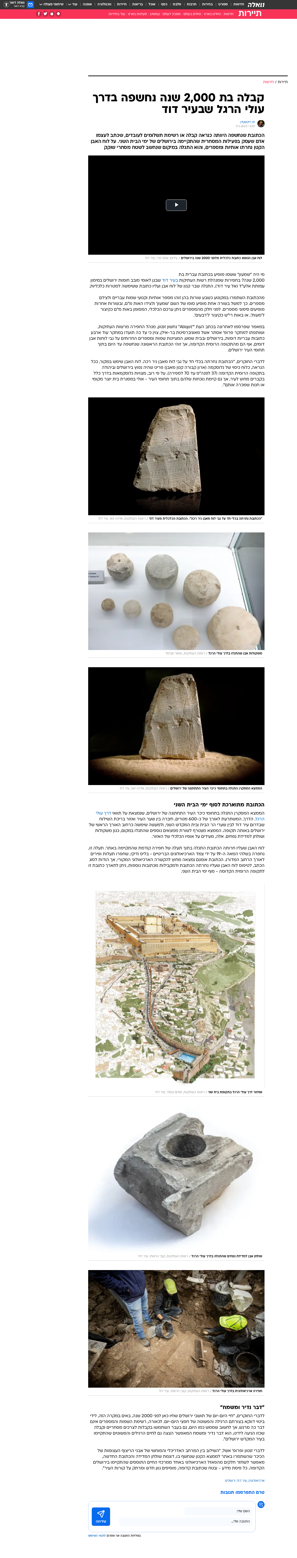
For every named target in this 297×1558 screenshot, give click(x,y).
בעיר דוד (170, 280)
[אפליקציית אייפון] (52, 14)
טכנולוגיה (104, 4)
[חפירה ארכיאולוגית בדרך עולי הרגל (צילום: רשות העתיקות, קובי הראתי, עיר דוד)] (176, 1333)
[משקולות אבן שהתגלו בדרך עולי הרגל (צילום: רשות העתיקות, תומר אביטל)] (176, 595)
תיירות (122, 4)
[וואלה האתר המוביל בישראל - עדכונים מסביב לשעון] (256, 4)
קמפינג (155, 14)
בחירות (207, 4)
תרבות (192, 4)
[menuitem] (236, 4)
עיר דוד (242, 1480)
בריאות (137, 4)
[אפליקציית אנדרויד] (58, 14)
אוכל (151, 4)
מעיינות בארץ (137, 14)
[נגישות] (6, 5)
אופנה (87, 4)
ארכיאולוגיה (256, 1480)
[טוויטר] (45, 14)
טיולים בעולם (192, 14)
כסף (164, 4)
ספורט (223, 4)
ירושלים (230, 1480)
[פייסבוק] (39, 14)
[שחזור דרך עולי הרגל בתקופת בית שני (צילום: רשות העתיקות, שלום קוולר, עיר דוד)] (176, 990)
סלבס (177, 4)
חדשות (238, 4)
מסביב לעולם (172, 14)
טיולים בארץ (212, 14)
